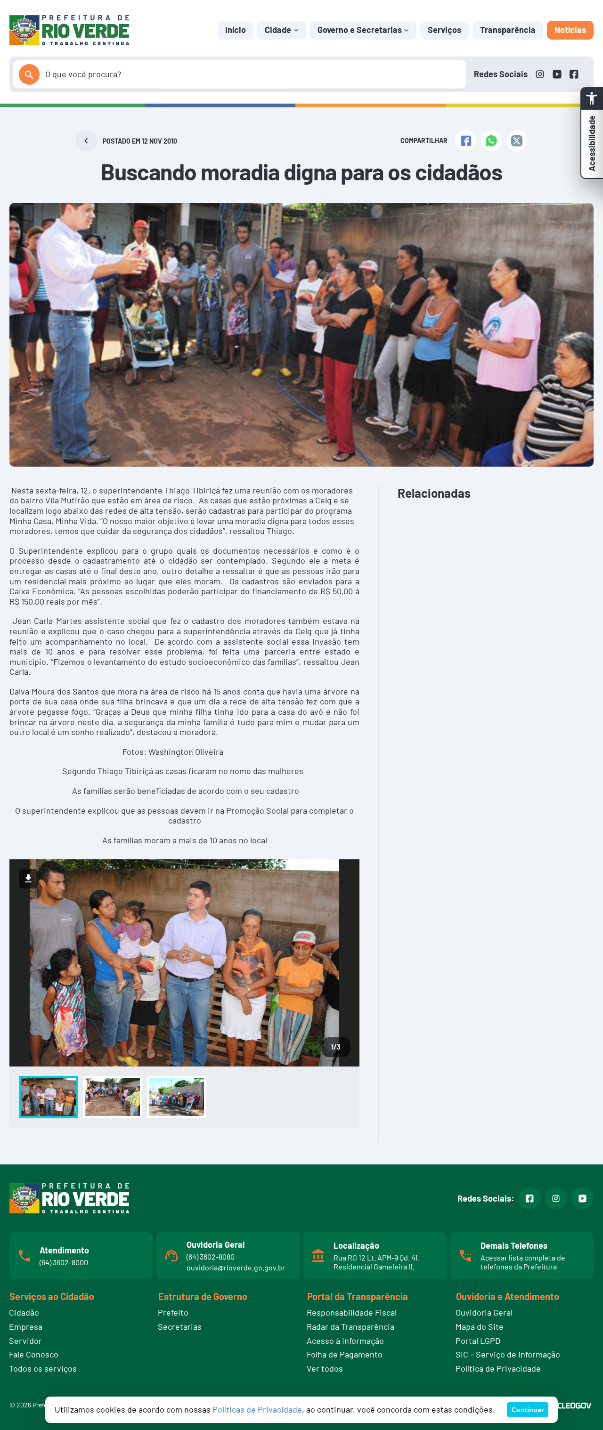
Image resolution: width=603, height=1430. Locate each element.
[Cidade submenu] (296, 29)
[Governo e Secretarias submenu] (406, 29)
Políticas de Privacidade (257, 1409)
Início (235, 29)
